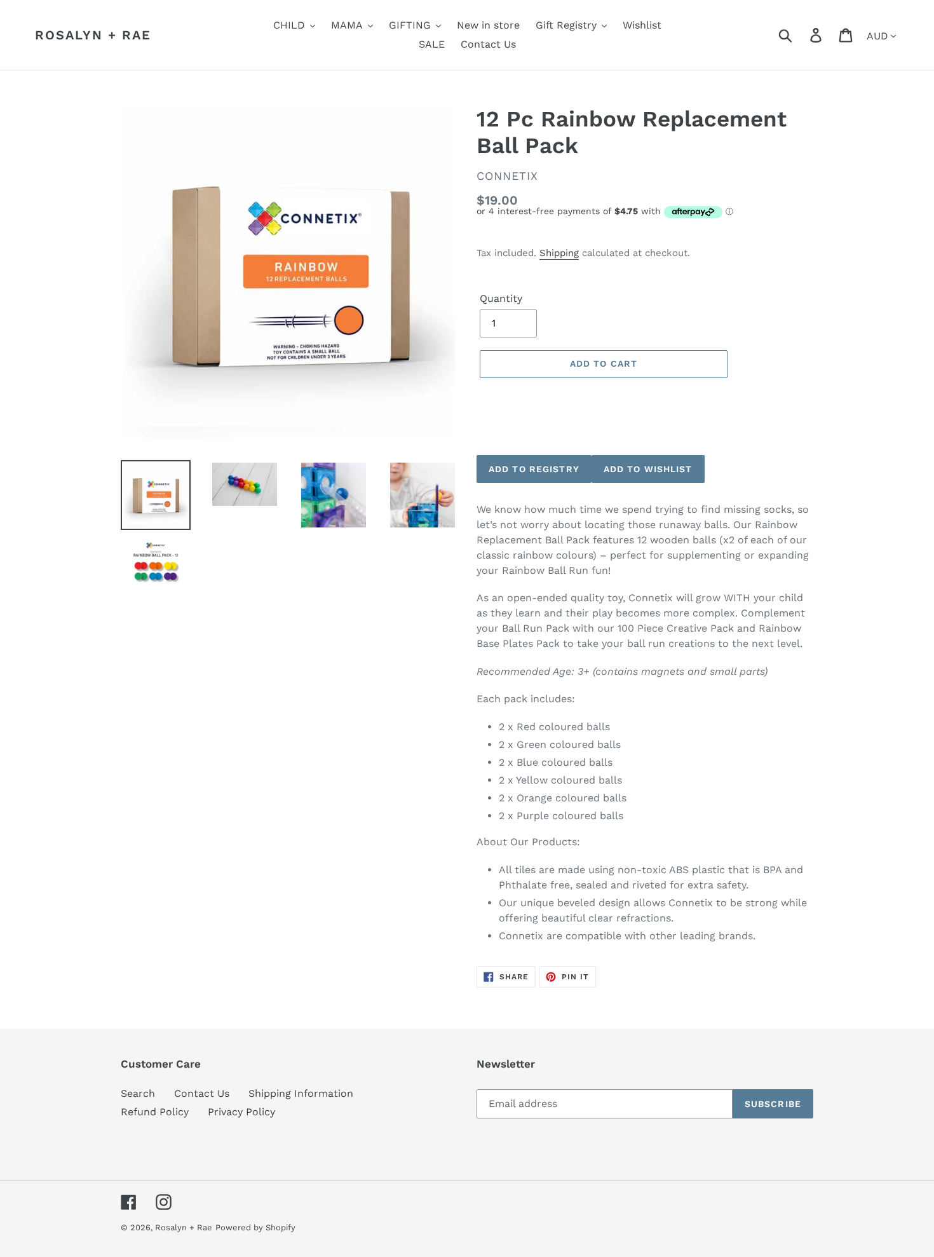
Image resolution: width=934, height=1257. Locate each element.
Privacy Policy (241, 1112)
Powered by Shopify (255, 1227)
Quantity (501, 298)
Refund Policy (155, 1112)
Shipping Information (300, 1093)
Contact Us (201, 1093)
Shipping (559, 253)
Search (138, 1093)
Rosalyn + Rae (93, 35)
